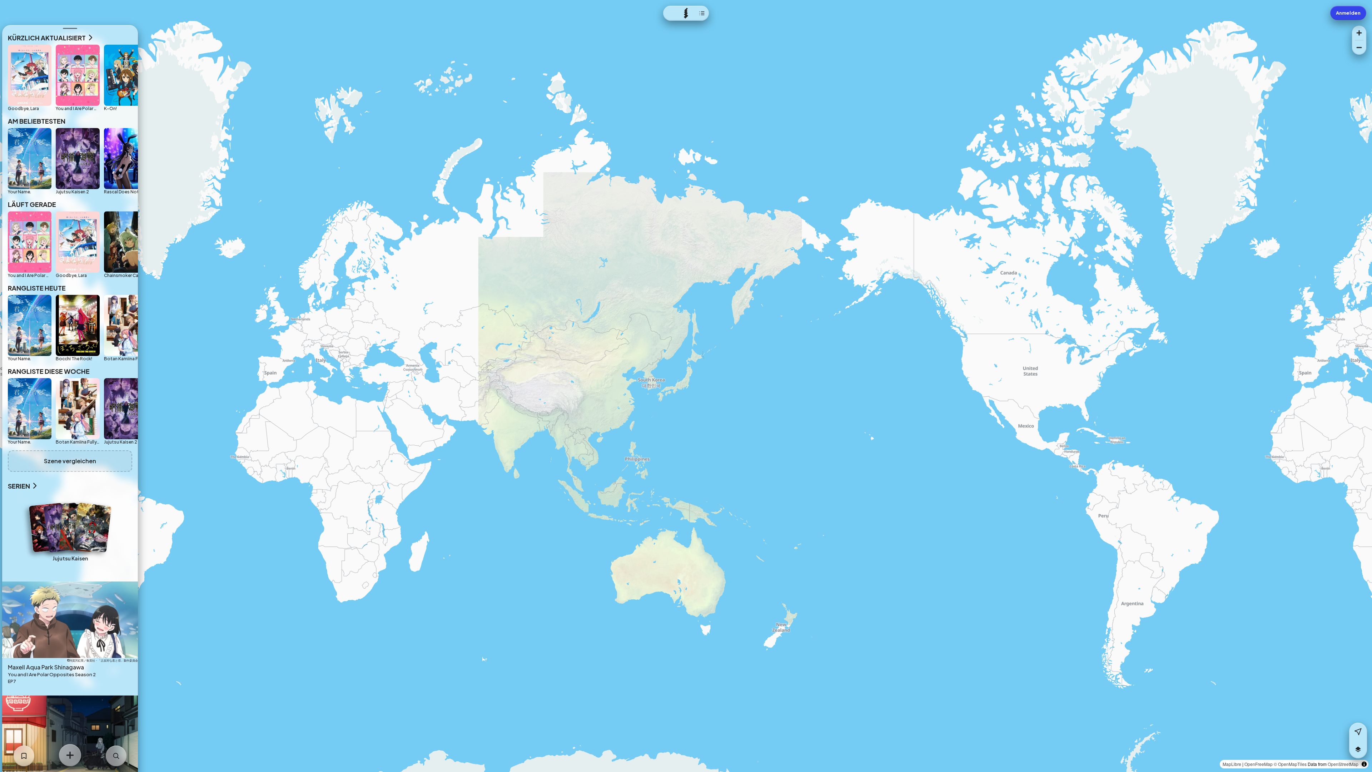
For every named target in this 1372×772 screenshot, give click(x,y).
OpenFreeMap (1258, 764)
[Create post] (70, 755)
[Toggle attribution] (1364, 764)
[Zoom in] (1359, 33)
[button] (1358, 749)
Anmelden (1348, 13)
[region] (686, 386)
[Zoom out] (1359, 47)
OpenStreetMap (1343, 764)
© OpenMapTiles (1290, 764)
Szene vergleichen (70, 461)
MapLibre (1232, 764)
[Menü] (686, 13)
